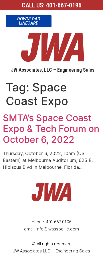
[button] (57, 19)
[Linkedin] (39, 210)
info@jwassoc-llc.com (57, 229)
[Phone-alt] (51, 210)
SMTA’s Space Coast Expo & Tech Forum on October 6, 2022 (51, 128)
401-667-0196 (64, 5)
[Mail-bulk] (63, 210)
